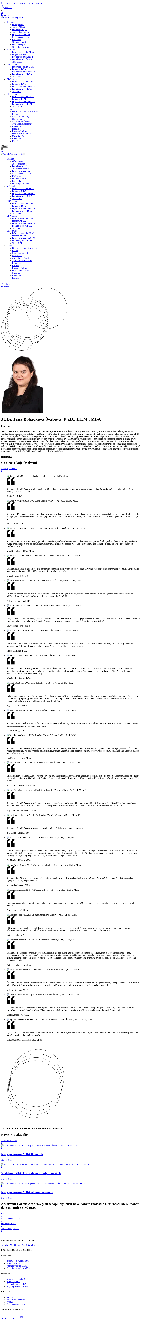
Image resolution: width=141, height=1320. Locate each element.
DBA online (12, 64)
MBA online (12, 49)
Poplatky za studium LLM (23, 101)
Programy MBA (19, 54)
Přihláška (5, 15)
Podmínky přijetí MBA (22, 59)
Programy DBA (19, 69)
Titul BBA (16, 91)
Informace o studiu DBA (23, 67)
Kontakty (11, 1297)
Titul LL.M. (17, 106)
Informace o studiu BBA (23, 81)
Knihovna (16, 39)
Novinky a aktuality (20, 116)
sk (2, 12)
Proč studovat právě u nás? (23, 134)
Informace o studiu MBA (23, 52)
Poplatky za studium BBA (23, 86)
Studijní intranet (19, 42)
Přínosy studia (18, 24)
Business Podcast (19, 131)
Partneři (15, 129)
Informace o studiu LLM (23, 96)
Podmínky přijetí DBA (22, 74)
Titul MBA (17, 62)
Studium (10, 22)
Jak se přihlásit (18, 27)
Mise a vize (17, 119)
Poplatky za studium (21, 34)
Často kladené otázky (21, 37)
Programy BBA (19, 84)
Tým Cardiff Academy (22, 124)
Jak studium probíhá (21, 32)
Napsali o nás (18, 136)
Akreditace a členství (21, 121)
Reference (16, 126)
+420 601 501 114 (9, 1245)
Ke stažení (16, 139)
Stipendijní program (21, 47)
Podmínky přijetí (19, 29)
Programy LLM (19, 99)
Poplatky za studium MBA (23, 57)
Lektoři (15, 114)
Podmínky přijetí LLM (22, 104)
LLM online (12, 94)
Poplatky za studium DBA (23, 72)
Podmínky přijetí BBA (22, 89)
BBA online (12, 79)
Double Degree (18, 44)
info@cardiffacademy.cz (28, 1245)
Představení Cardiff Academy (25, 111)
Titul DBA (16, 77)
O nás (9, 109)
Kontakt (15, 141)
